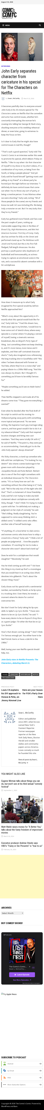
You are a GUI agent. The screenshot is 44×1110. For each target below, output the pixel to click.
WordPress (5, 1106)
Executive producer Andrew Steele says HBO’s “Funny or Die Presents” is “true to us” (21, 844)
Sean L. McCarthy (14, 98)
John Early (14, 674)
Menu (7, 25)
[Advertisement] (22, 876)
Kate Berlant (26, 674)
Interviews (5, 66)
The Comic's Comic (23, 1103)
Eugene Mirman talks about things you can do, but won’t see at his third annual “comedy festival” (21, 784)
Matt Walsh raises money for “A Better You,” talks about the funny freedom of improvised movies (21, 829)
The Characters (8, 678)
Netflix (35, 674)
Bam (15, 1106)
